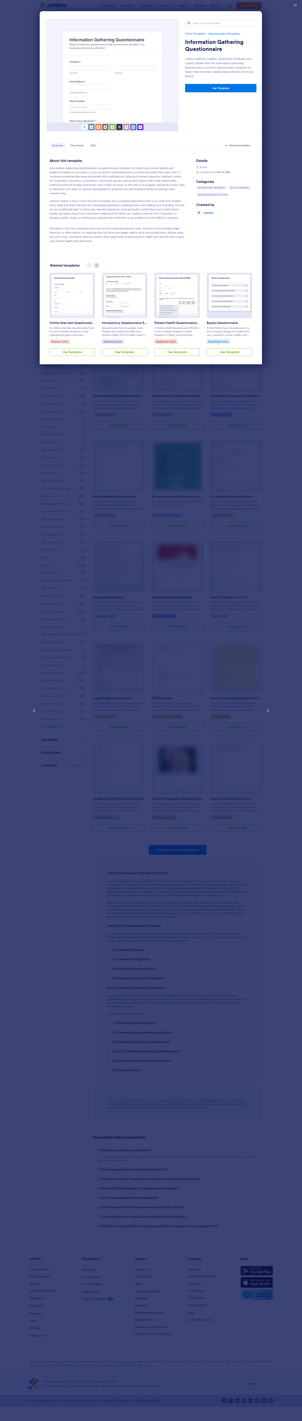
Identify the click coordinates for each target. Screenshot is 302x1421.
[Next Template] (267, 710)
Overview (57, 145)
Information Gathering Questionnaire (214, 45)
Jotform (208, 212)
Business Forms (60, 341)
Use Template (220, 88)
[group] (72, 317)
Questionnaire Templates (224, 33)
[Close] (295, 5)
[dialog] (151, 710)
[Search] (189, 23)
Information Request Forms (212, 194)
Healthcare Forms (166, 341)
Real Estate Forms (218, 341)
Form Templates (195, 33)
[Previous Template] (34, 710)
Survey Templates (239, 187)
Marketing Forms (112, 341)
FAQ (93, 145)
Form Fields (77, 145)
